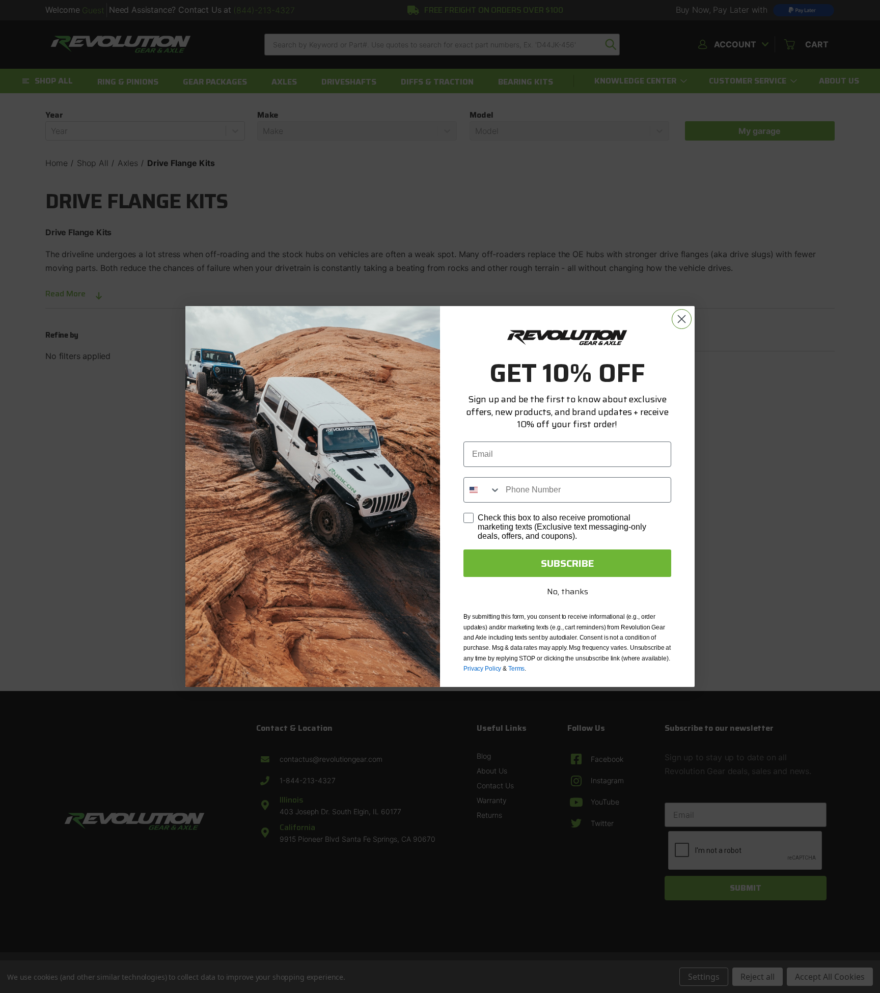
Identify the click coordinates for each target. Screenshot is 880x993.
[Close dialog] (682, 319)
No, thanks (567, 591)
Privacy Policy (482, 668)
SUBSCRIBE (567, 563)
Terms (516, 668)
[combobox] (482, 490)
